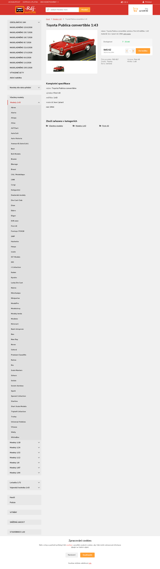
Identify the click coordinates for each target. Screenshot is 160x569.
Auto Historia (16, 138)
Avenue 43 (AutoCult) (19, 144)
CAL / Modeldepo (18, 174)
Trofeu (13, 417)
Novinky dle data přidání (20, 87)
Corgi (13, 185)
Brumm (14, 159)
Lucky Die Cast (17, 283)
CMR (13, 180)
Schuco (14, 375)
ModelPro (15, 303)
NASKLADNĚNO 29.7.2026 (21, 32)
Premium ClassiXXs (18, 355)
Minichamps (15, 293)
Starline (14, 401)
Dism (13, 205)
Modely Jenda (16, 314)
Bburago (14, 164)
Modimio (14, 319)
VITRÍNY (13, 512)
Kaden (13, 272)
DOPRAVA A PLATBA (30, 2)
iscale (13, 252)
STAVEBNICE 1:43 (17, 532)
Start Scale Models (18, 406)
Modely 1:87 (15, 468)
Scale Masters (16, 370)
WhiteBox (15, 437)
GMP (13, 236)
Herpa (13, 247)
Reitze (13, 360)
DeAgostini (15, 190)
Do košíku (143, 51)
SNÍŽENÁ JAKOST (17, 522)
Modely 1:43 (15, 102)
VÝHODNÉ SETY (17, 73)
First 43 (14, 226)
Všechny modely (17, 97)
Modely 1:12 (15, 457)
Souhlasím (87, 555)
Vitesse (14, 427)
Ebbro (13, 210)
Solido (13, 381)
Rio (12, 365)
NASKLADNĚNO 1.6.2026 (20, 62)
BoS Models (15, 154)
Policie (12, 502)
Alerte (13, 113)
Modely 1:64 (15, 473)
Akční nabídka (16, 78)
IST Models (15, 257)
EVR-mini (14, 221)
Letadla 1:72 (15, 482)
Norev (13, 344)
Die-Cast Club (16, 200)
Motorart (15, 324)
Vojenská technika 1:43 (20, 487)
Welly (13, 432)
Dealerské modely (18, 195)
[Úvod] (25, 9)
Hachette (15, 241)
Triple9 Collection (18, 411)
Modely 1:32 (15, 452)
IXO (12, 262)
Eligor (13, 216)
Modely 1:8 (14, 463)
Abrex (13, 107)
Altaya (13, 118)
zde (90, 563)
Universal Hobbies (18, 422)
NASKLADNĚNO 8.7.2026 (20, 42)
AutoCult (15, 133)
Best (13, 149)
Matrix (13, 288)
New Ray (14, 339)
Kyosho (14, 277)
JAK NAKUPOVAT (14, 2)
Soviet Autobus (17, 386)
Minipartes (15, 298)
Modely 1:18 (15, 442)
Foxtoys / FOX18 (17, 231)
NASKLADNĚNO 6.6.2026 (20, 57)
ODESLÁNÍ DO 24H (18, 22)
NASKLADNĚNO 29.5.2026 (21, 68)
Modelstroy (15, 308)
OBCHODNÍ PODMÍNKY (48, 2)
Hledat (84, 9)
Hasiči (12, 497)
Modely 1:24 (15, 447)
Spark (13, 391)
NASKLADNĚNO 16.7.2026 (21, 37)
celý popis (127, 34)
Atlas (13, 123)
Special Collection (18, 396)
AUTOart (14, 128)
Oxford (14, 350)
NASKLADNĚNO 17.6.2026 (21, 52)
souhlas (69, 545)
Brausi (13, 169)
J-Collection (16, 267)
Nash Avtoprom (17, 329)
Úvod (48, 19)
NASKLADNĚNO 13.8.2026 (21, 27)
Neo (12, 334)
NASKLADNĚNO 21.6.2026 (21, 47)
